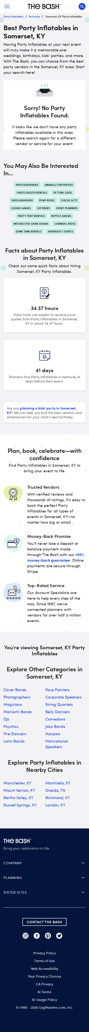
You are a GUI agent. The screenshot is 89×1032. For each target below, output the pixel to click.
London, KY (55, 805)
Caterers (43, 208)
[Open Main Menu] (6, 6)
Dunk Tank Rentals (29, 231)
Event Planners (67, 208)
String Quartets (59, 704)
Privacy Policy (44, 953)
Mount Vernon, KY (19, 790)
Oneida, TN (55, 790)
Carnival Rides (65, 223)
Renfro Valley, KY (18, 797)
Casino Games (21, 208)
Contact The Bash (44, 921)
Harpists (52, 733)
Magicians (12, 704)
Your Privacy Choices (44, 976)
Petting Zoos (62, 192)
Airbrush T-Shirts (60, 231)
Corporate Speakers (63, 697)
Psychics (10, 726)
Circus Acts (69, 200)
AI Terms (44, 992)
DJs (6, 719)
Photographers (27, 184)
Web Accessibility (44, 968)
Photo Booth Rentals (32, 192)
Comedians (55, 719)
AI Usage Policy (44, 999)
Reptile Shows (61, 216)
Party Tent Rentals (31, 216)
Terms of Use (44, 961)
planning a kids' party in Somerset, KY (41, 410)
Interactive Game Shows (30, 223)
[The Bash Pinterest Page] (48, 936)
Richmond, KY (57, 797)
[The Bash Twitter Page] (59, 936)
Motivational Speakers (56, 743)
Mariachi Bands (17, 711)
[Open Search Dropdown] (82, 6)
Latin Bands (14, 741)
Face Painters (57, 689)
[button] (44, 863)
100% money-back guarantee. (55, 557)
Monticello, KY (57, 782)
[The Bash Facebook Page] (37, 936)
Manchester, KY (17, 782)
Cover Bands (14, 689)
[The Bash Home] (44, 6)
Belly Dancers (57, 711)
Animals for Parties (58, 184)
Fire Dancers (14, 733)
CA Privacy (44, 984)
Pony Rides (47, 200)
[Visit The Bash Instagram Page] (25, 936)
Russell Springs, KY (20, 805)
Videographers (22, 200)
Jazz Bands (55, 726)
